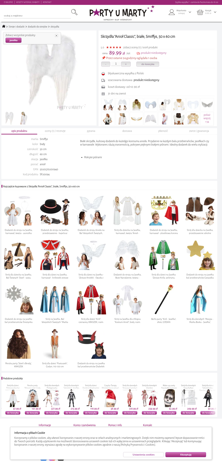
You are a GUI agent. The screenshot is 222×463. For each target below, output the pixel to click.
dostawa (127, 131)
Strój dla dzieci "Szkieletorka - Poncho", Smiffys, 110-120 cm (190, 389)
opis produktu (19, 131)
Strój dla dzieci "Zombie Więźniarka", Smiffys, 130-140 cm (73, 388)
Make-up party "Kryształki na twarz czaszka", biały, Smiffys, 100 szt (152, 389)
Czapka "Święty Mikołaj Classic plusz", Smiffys (93, 388)
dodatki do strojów (37, 26)
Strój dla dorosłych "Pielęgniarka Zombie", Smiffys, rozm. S (34, 389)
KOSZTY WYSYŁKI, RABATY (27, 2)
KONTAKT (47, 2)
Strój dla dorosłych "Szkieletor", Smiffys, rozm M (54, 388)
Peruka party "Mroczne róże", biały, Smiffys (15, 388)
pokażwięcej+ (206, 118)
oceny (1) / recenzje (55, 131)
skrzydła (55, 26)
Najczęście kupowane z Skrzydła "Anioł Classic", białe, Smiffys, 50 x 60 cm (41, 186)
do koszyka (147, 64)
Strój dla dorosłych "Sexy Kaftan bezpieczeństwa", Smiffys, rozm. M (171, 389)
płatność (163, 131)
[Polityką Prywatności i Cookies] (137, 444)
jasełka (13, 40)
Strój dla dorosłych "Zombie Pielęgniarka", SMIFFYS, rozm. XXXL (132, 389)
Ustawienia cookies (144, 454)
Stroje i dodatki (17, 26)
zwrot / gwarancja (199, 131)
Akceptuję (185, 454)
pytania (91, 131)
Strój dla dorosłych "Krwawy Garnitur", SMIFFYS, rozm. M (112, 388)
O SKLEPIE (8, 2)
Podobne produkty (13, 378)
